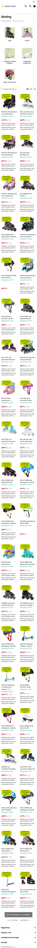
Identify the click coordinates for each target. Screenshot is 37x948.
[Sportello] (8, 6)
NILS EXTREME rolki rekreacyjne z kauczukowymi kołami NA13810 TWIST (9, 850)
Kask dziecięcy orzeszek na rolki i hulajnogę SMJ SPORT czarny (8, 318)
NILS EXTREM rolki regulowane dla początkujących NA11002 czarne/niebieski (25, 318)
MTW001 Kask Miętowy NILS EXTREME (27, 522)
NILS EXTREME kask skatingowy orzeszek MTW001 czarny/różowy (8, 727)
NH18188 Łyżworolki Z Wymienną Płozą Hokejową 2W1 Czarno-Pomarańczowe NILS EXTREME (8, 604)
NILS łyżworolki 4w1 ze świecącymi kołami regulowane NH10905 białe (27, 113)
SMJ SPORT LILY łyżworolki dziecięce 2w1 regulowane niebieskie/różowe (8, 440)
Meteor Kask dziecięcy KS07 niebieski (9, 809)
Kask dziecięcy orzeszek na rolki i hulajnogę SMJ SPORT (27, 399)
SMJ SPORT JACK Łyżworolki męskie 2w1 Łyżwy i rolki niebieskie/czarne (27, 768)
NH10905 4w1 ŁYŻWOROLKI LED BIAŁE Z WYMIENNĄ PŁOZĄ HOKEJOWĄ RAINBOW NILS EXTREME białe (8, 768)
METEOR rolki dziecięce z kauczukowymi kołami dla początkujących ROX (9, 113)
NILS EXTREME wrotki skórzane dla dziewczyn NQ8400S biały (27, 727)
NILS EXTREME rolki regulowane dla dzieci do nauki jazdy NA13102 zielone (27, 563)
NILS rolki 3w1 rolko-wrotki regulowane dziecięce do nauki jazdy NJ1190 (26, 440)
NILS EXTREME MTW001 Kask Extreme (8, 277)
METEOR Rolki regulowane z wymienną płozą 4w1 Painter (8, 399)
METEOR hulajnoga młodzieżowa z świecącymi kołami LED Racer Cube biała (8, 686)
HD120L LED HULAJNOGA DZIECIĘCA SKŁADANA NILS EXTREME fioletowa (9, 891)
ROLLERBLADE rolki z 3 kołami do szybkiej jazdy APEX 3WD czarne (27, 604)
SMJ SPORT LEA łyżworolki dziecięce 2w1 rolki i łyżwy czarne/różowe (8, 358)
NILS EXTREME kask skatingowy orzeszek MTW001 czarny (8, 522)
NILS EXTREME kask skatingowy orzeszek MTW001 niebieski (27, 481)
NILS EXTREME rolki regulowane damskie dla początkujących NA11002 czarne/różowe (8, 236)
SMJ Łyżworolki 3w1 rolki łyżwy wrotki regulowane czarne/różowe (27, 891)
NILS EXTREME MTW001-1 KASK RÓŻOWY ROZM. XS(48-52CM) (25, 686)
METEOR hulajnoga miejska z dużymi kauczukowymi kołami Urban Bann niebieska (27, 645)
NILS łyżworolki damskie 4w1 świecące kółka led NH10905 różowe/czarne (26, 154)
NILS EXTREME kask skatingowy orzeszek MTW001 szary (27, 809)
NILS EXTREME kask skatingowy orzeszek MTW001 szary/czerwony (8, 645)
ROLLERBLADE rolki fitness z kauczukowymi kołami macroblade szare (27, 195)
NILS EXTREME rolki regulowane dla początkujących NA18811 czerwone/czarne (7, 481)
